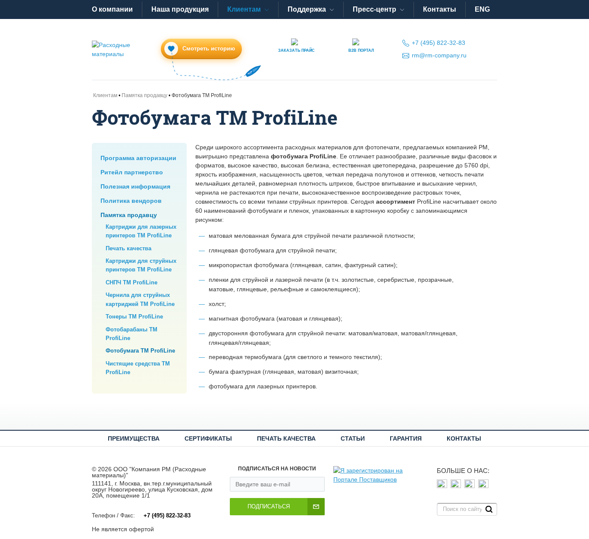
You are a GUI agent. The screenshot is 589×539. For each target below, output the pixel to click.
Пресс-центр (374, 9)
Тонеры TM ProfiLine (134, 316)
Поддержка (307, 9)
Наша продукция (180, 9)
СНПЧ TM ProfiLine (131, 282)
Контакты (439, 9)
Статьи (353, 438)
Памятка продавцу (128, 214)
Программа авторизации (138, 157)
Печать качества (128, 248)
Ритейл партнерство (131, 172)
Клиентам (244, 9)
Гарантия (406, 438)
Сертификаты (208, 438)
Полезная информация (135, 186)
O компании (112, 9)
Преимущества (134, 438)
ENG (482, 9)
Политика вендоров (131, 200)
